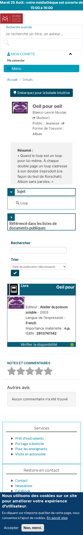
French (31, 323)
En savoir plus (57, 518)
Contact (21, 480)
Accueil (12, 79)
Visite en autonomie (30, 454)
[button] (41, 344)
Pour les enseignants (31, 449)
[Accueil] (11, 18)
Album (37, 134)
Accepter (11, 528)
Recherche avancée (19, 27)
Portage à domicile (29, 444)
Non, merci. (33, 528)
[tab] (41, 192)
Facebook (22, 491)
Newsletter (24, 486)
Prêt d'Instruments (29, 438)
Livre (25, 285)
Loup (24, 203)
